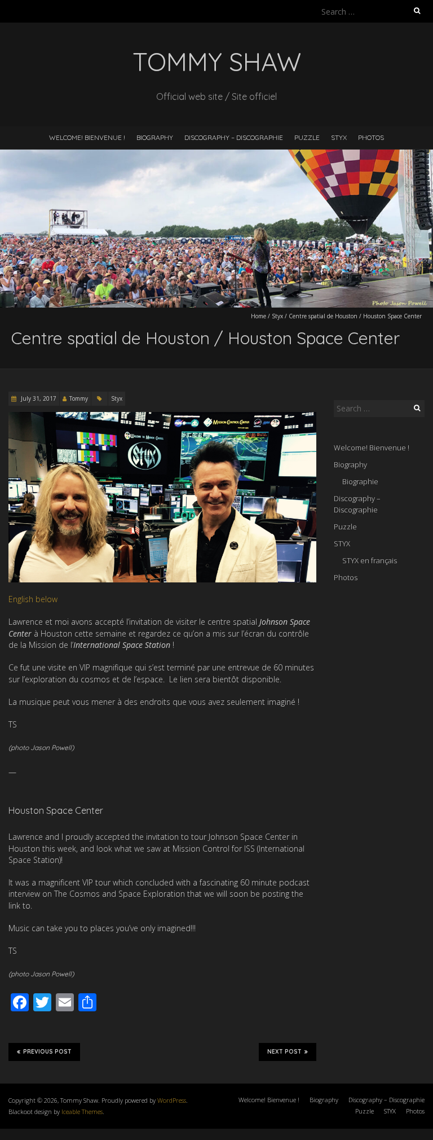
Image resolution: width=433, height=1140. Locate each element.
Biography (154, 137)
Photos (371, 137)
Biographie (360, 481)
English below (33, 599)
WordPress (171, 1100)
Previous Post (47, 1051)
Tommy (78, 398)
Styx (277, 316)
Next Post (284, 1051)
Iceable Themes (82, 1111)
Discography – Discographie (233, 137)
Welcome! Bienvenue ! (87, 137)
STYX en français (369, 560)
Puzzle (307, 137)
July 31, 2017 (37, 398)
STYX (339, 137)
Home (258, 316)
